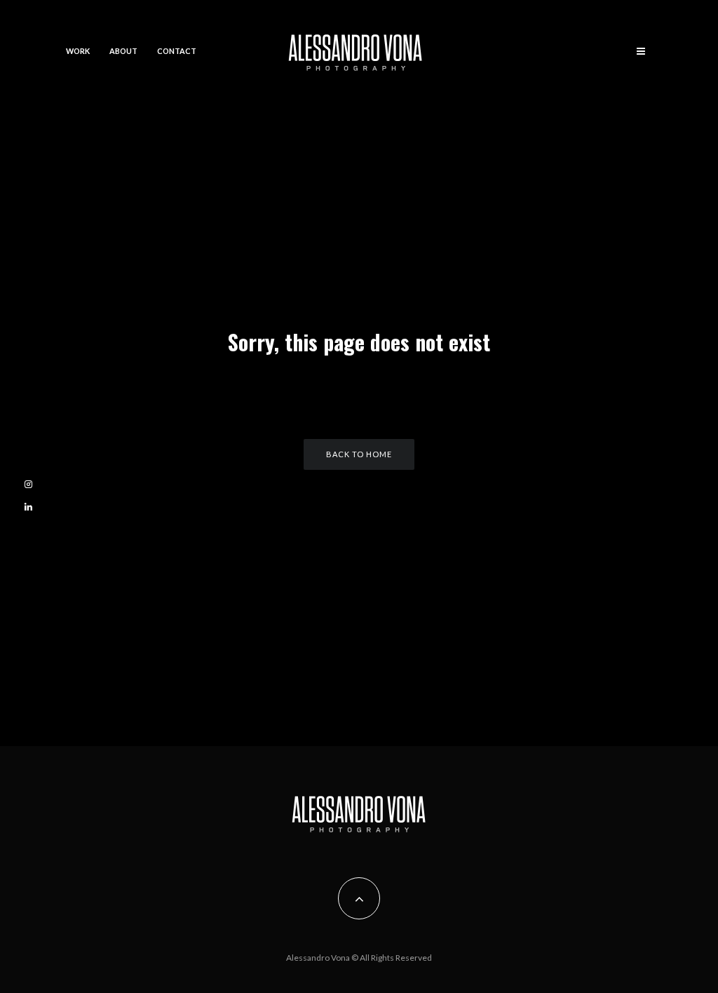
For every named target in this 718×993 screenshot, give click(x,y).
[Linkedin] (28, 506)
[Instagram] (28, 484)
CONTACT (176, 50)
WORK (78, 50)
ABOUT (123, 50)
